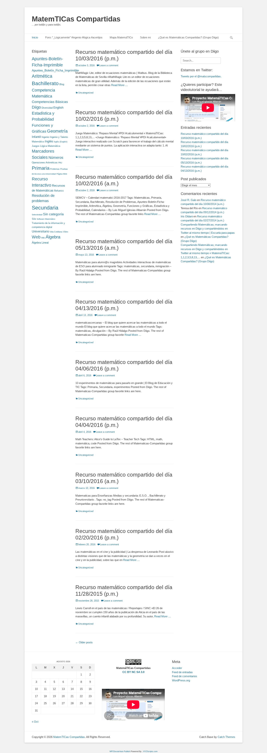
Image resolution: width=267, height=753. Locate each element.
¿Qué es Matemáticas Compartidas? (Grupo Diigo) (188, 37)
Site (34, 219)
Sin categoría (53, 214)
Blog (61, 84)
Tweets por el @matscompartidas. (201, 76)
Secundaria (45, 208)
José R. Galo (188, 200)
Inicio (35, 37)
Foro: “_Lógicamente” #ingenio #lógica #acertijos (73, 37)
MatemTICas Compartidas (76, 19)
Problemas (55, 169)
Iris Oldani (187, 216)
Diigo (36, 107)
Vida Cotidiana (56, 232)
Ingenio (45, 137)
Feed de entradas (182, 672)
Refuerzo (59, 190)
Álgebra (53, 236)
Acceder (177, 668)
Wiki (43, 238)
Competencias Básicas (50, 102)
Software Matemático (46, 219)
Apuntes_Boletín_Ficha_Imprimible (55, 70)
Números (55, 158)
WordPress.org (181, 680)
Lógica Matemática (50, 146)
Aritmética (42, 76)
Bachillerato (45, 83)
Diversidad (47, 107)
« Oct (35, 721)
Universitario (40, 231)
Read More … (119, 85)
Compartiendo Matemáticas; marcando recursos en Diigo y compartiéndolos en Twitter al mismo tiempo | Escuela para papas (208, 228)
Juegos (35, 146)
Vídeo (65, 232)
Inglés (49, 141)
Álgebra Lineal (40, 242)
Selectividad (37, 215)
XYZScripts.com (150, 751)
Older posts (84, 642)
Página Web (61, 174)
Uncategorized (85, 92)
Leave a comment (108, 65)
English (58, 107)
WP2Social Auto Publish (120, 751)
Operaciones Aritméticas (45, 162)
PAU (60, 163)
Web (36, 237)
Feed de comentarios (184, 676)
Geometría (57, 131)
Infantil (36, 137)
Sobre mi (145, 37)
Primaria (40, 168)
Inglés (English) (60, 142)
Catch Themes (226, 736)
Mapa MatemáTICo (121, 37)
